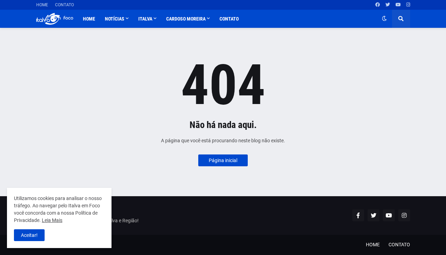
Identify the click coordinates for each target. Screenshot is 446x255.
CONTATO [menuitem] (229, 19)
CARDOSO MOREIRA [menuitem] (186, 19)
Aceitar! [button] (29, 235)
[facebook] (377, 5)
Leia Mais (52, 220)
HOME (42, 4)
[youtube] (398, 5)
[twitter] (387, 5)
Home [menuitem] (89, 19)
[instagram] (408, 5)
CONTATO (64, 4)
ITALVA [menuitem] (145, 19)
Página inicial (223, 160)
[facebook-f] (358, 215)
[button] (384, 19)
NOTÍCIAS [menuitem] (114, 19)
